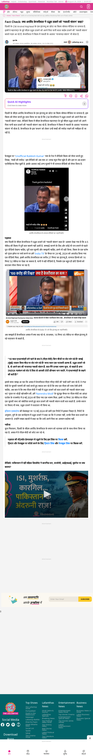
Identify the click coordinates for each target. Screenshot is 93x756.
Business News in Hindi (84, 711)
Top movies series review (65, 721)
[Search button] (81, 6)
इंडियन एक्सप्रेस (12, 411)
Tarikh (28, 730)
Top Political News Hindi (47, 721)
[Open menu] (4, 11)
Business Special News (83, 719)
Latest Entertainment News (64, 726)
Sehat (28, 733)
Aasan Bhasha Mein (31, 725)
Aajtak (13, 1)
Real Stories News (47, 729)
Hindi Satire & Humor (48, 711)
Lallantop (5, 1)
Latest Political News (48, 733)
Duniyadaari (31, 711)
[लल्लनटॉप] (6, 6)
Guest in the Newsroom (31, 714)
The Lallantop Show (31, 708)
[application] (46, 494)
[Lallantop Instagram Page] (13, 724)
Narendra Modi (44, 393)
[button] (88, 6)
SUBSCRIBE (85, 599)
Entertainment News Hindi (64, 711)
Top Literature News (48, 737)
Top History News (47, 725)
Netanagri (30, 717)
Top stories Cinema (66, 714)
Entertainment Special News (64, 717)
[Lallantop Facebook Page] (2, 724)
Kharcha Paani (31, 722)
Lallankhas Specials (46, 715)
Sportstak (32, 1)
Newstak (41, 1)
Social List (30, 728)
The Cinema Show (30, 736)
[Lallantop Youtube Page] (18, 724)
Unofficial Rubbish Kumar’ (29, 156)
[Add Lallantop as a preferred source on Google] (74, 42)
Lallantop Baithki (33, 719)
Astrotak (61, 1)
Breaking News (48, 718)
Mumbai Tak (52, 1)
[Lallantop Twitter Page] (8, 724)
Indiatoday (22, 1)
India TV (39, 253)
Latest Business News (83, 715)
